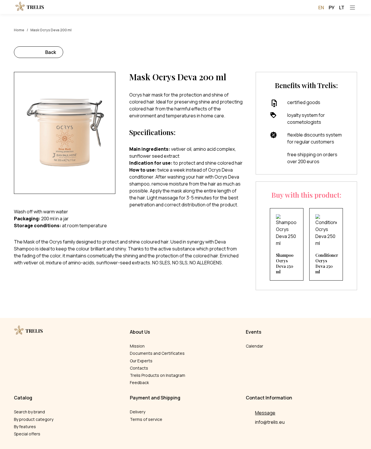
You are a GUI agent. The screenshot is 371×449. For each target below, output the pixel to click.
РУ (331, 7)
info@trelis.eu (270, 422)
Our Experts (141, 360)
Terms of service (146, 419)
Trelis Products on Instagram (157, 375)
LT (341, 7)
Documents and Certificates (157, 353)
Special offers (27, 434)
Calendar (254, 346)
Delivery (137, 412)
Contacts (139, 368)
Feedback (139, 382)
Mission (137, 346)
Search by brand (29, 412)
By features (25, 426)
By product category (33, 419)
